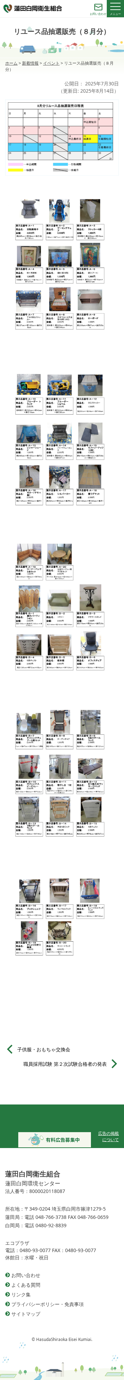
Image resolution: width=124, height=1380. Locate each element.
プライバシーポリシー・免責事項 (47, 1304)
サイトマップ (25, 1314)
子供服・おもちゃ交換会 (43, 1049)
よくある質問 (25, 1284)
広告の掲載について (108, 1136)
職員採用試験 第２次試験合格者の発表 (65, 1064)
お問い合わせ (25, 1275)
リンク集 (21, 1294)
